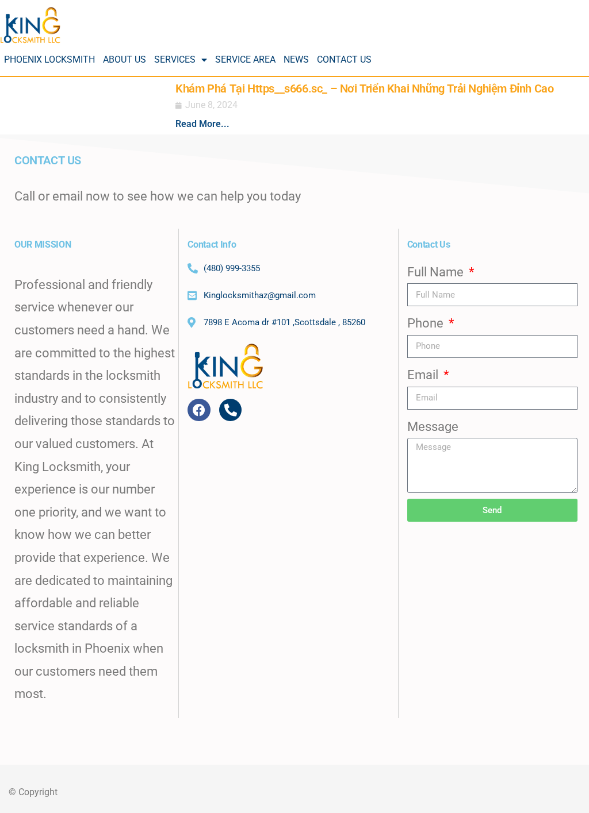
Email (424, 375)
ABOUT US (124, 59)
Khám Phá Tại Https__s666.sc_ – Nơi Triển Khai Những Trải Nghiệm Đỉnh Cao (364, 88)
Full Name (436, 272)
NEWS (296, 59)
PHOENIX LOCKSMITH (49, 59)
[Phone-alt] (230, 410)
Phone (426, 323)
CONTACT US (344, 59)
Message (432, 426)
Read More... (202, 123)
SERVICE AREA (245, 59)
